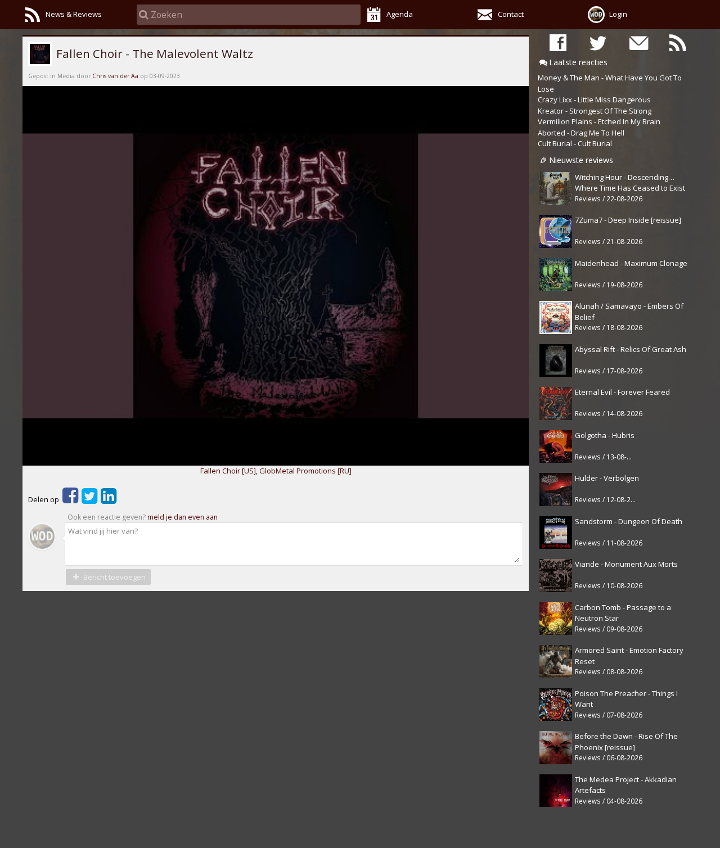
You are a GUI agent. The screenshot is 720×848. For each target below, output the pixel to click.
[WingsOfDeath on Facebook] (558, 42)
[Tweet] (89, 499)
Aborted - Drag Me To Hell (581, 133)
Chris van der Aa (115, 76)
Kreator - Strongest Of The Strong (594, 111)
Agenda (399, 14)
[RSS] (678, 42)
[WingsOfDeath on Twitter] (598, 42)
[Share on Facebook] (70, 499)
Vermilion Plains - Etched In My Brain (599, 121)
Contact (511, 14)
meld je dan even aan (182, 517)
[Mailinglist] (638, 42)
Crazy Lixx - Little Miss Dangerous (594, 99)
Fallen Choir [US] (228, 471)
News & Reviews (74, 14)
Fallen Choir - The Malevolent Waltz (153, 53)
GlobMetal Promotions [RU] (305, 471)
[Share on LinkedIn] (108, 499)
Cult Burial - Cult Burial (575, 143)
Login (618, 14)
